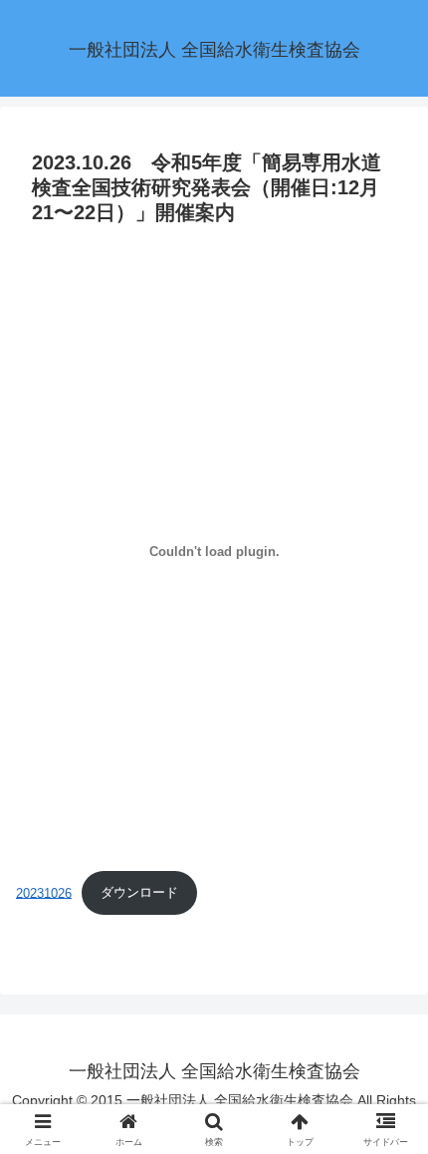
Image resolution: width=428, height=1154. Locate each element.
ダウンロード (139, 892)
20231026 (44, 892)
